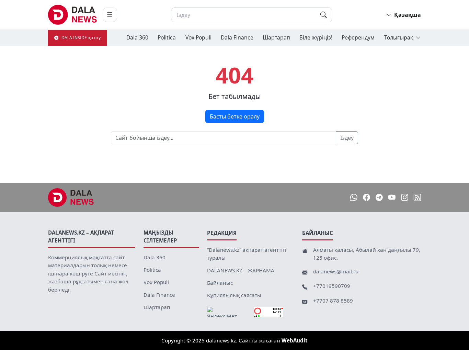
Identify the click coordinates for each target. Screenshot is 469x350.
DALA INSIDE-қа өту (81, 38)
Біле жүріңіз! (315, 37)
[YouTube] (392, 197)
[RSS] (417, 197)
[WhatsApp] (353, 197)
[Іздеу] (323, 15)
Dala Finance (237, 37)
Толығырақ (398, 37)
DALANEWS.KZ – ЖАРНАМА (240, 270)
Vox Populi (198, 37)
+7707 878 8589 (333, 300)
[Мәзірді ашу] (110, 15)
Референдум (358, 37)
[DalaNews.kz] (71, 197)
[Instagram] (404, 197)
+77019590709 (331, 285)
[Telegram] (379, 197)
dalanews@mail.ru (335, 271)
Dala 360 (137, 37)
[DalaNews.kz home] (72, 15)
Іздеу (347, 138)
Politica (167, 37)
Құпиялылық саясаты (234, 295)
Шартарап (276, 37)
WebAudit (295, 340)
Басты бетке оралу (235, 116)
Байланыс (220, 282)
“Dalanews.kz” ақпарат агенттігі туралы (246, 253)
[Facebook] (366, 197)
